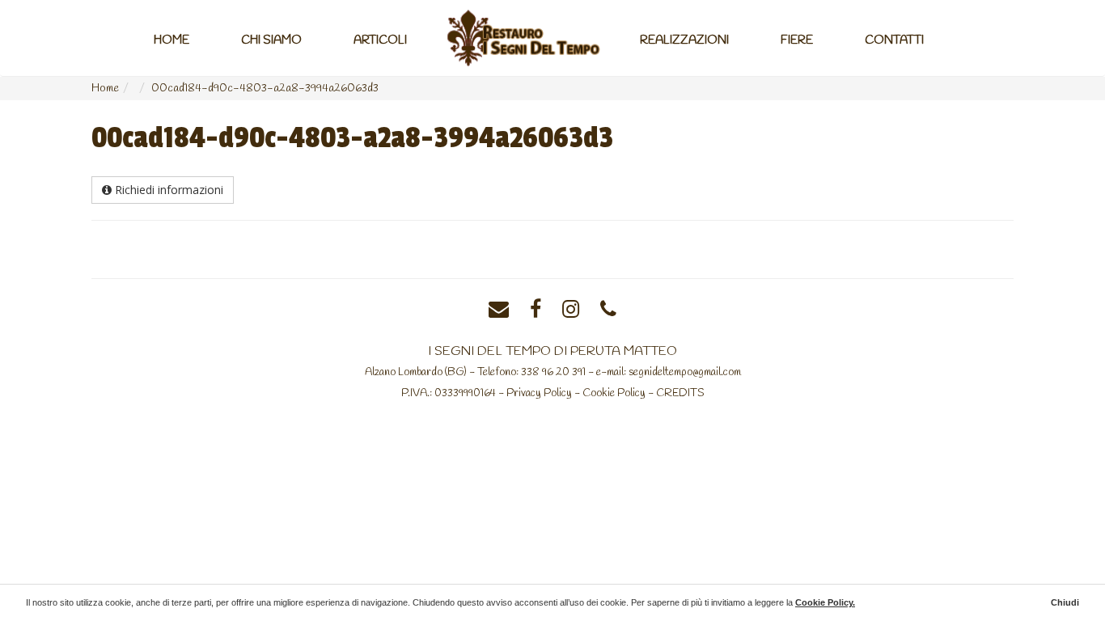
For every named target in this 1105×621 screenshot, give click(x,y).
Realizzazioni (684, 40)
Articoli (380, 40)
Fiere (797, 40)
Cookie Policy (614, 393)
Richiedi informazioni (167, 189)
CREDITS (680, 393)
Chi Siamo (271, 40)
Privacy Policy (539, 393)
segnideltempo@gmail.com (685, 372)
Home (171, 40)
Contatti (894, 40)
